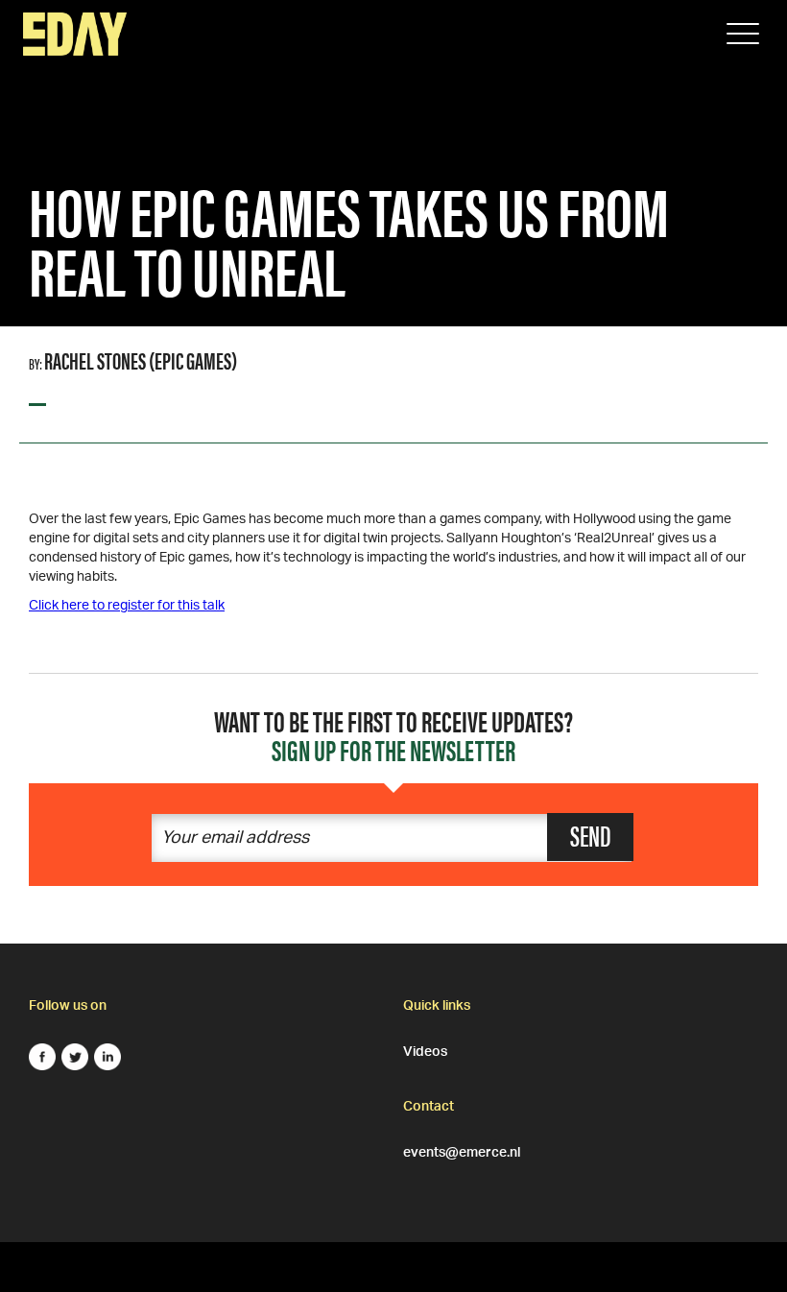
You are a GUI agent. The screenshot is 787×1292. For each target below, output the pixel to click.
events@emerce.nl (461, 1150)
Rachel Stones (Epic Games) (140, 360)
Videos (425, 1049)
